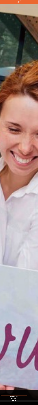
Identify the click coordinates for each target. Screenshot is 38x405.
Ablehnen (14, 400)
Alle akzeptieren (14, 396)
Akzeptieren (14, 398)
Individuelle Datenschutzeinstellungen (4, 402)
